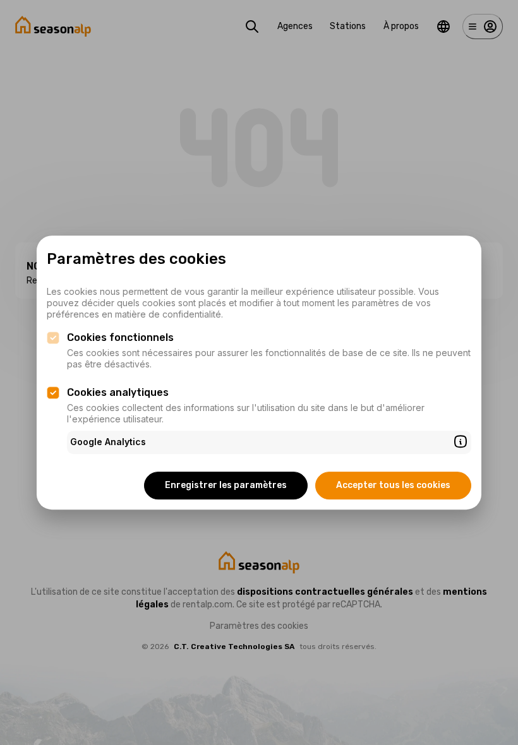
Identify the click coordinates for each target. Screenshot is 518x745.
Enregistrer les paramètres (226, 485)
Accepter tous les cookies (393, 485)
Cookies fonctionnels (120, 337)
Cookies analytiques (118, 392)
